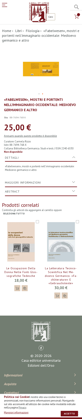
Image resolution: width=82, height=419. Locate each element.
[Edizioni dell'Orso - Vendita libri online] (39, 12)
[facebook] (41, 347)
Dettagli (12, 157)
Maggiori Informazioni (23, 182)
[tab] (41, 158)
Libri (18, 30)
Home (6, 30)
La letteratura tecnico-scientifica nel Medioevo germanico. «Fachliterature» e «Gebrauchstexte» (61, 275)
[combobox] (50, 16)
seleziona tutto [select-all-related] (14, 213)
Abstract (12, 191)
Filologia (32, 30)
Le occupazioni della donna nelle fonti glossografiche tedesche (20, 272)
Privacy (22, 407)
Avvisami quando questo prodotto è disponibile (30, 136)
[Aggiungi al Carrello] (17, 288)
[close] (77, 413)
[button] (39, 94)
